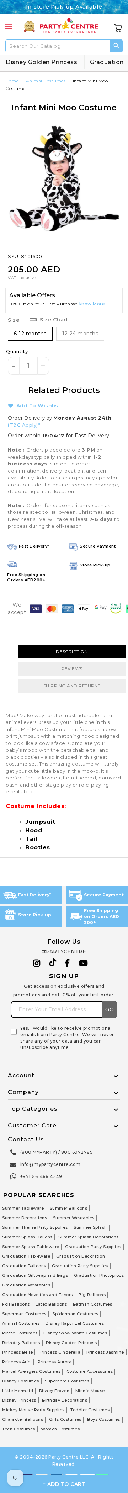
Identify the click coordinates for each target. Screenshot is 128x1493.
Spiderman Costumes (75, 1313)
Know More (92, 303)
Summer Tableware (23, 1208)
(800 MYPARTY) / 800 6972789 (56, 1152)
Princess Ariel (17, 1361)
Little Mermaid (17, 1390)
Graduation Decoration (80, 1256)
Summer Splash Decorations (88, 1237)
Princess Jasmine (105, 1352)
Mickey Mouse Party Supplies (33, 1409)
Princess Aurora (55, 1361)
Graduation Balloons (24, 1265)
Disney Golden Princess (41, 62)
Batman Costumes (92, 1304)
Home (11, 81)
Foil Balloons (16, 1304)
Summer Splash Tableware (30, 1246)
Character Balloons (22, 1419)
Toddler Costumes (90, 1409)
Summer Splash (90, 1227)
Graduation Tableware (26, 1256)
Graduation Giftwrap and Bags (35, 1275)
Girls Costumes (65, 1419)
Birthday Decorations (64, 1400)
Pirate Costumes (20, 1333)
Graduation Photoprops (99, 1275)
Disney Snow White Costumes (75, 1333)
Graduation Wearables (26, 1285)
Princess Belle (17, 1352)
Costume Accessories (89, 1371)
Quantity (17, 351)
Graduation (107, 62)
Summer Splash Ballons (27, 1237)
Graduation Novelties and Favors (37, 1294)
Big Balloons (92, 1294)
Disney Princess (19, 1400)
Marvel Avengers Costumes (31, 1371)
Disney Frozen (54, 1390)
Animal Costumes (46, 81)
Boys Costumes (103, 1419)
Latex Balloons (51, 1304)
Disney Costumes (20, 1381)
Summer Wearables (74, 1217)
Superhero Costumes (67, 1381)
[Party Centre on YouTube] (83, 963)
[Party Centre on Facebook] (68, 963)
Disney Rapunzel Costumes (75, 1323)
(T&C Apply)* (24, 425)
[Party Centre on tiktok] (52, 964)
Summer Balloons (68, 1208)
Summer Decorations (24, 1217)
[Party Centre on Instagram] (37, 963)
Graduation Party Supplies (93, 1246)
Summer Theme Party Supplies (35, 1227)
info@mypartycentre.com (50, 1164)
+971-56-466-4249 (41, 1176)
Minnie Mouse (90, 1390)
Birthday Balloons (21, 1342)
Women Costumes (60, 1429)
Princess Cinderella (60, 1352)
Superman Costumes (24, 1313)
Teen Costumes (18, 1429)
